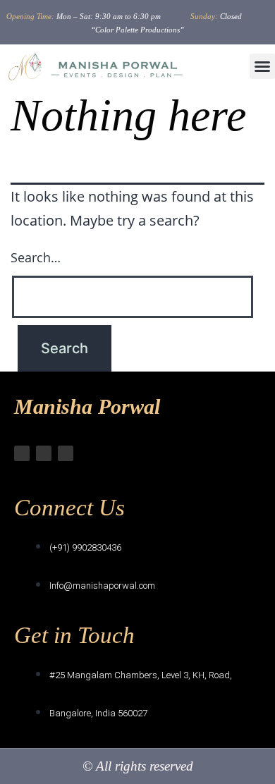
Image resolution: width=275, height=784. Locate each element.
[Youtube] (65, 453)
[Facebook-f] (43, 453)
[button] (262, 66)
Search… (36, 257)
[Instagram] (22, 453)
